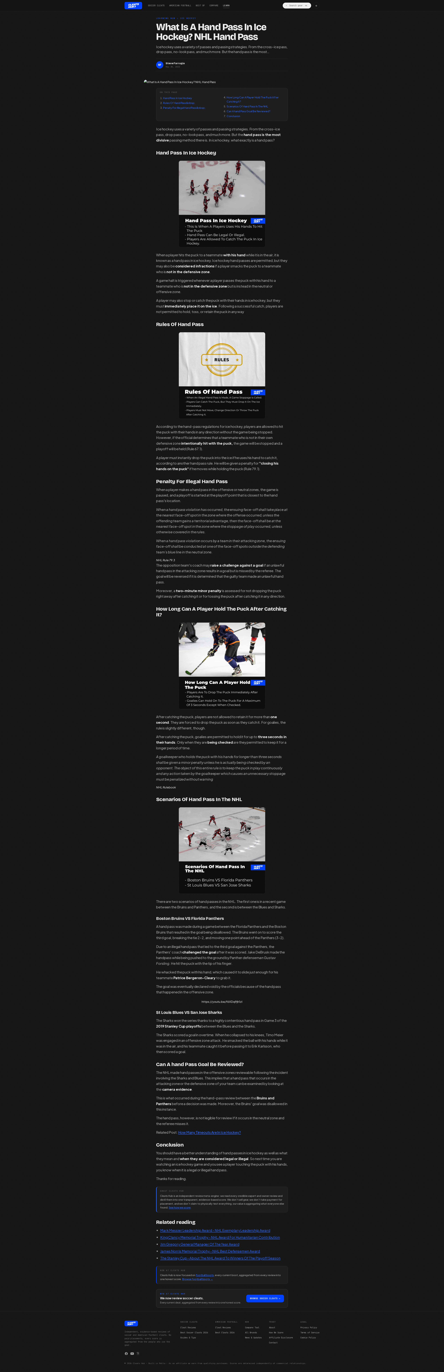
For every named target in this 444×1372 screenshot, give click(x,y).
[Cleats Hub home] (133, 5)
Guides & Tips (188, 1337)
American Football (180, 5)
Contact (273, 1342)
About (272, 1327)
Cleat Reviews (188, 1327)
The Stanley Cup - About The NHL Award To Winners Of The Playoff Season (220, 1258)
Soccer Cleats (156, 5)
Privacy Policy (308, 1327)
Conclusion (233, 116)
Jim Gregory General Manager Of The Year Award (199, 1244)
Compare (214, 5)
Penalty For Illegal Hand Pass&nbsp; (184, 107)
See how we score (179, 1207)
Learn (226, 5)
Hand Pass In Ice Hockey (177, 98)
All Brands (251, 1332)
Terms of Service (309, 1332)
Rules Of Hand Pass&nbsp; (179, 102)
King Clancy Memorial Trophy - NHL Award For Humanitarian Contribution (220, 1237)
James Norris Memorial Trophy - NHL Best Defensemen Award (210, 1251)
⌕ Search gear (296, 5)
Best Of (200, 5)
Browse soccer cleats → (265, 1298)
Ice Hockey (188, 18)
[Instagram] (138, 1353)
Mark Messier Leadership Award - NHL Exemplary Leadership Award (215, 1230)
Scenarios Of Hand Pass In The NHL (247, 106)
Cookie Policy (308, 1337)
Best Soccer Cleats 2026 (194, 1332)
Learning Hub (165, 18)
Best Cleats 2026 (224, 1332)
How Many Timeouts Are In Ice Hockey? (209, 1132)
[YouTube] (132, 1353)
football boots (205, 1275)
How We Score (276, 1332)
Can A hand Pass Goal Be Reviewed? (248, 111)
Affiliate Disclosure (281, 1337)
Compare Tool (252, 1327)
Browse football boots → (197, 1279)
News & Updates (253, 1337)
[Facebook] (126, 1353)
